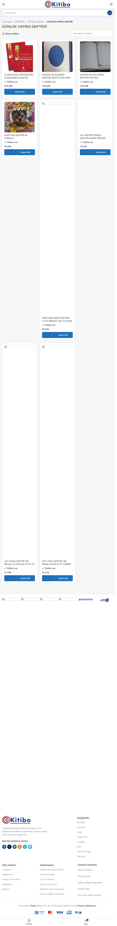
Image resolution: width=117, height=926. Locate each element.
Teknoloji (81, 856)
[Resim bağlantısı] (16, 819)
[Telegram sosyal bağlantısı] (30, 847)
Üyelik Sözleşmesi (48, 884)
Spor (79, 846)
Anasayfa (6, 869)
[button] (19, 92)
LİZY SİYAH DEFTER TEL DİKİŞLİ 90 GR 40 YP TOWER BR (56, 564)
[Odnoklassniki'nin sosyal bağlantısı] (20, 847)
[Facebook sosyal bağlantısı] (4, 847)
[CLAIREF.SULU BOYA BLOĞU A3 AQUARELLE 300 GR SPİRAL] (19, 56)
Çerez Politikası (47, 879)
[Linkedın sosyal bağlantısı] (14, 847)
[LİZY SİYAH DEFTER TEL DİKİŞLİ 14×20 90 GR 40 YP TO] (19, 451)
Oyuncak (81, 827)
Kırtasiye (81, 822)
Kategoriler (7, 884)
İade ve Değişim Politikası (52, 894)
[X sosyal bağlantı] (9, 847)
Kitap (79, 832)
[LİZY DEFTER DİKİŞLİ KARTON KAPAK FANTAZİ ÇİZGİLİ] (95, 208)
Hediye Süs (82, 837)
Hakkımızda (7, 874)
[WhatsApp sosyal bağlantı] (25, 847)
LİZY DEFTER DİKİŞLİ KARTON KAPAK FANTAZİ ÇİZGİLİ (93, 321)
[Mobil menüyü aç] (3, 4)
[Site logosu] (57, 4)
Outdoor (81, 842)
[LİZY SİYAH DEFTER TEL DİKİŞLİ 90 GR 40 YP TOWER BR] (57, 451)
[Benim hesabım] (111, 4)
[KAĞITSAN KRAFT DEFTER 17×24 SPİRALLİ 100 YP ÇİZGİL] (57, 208)
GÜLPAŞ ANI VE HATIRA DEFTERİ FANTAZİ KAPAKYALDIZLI (92, 78)
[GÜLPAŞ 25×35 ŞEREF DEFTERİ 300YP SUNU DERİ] (57, 56)
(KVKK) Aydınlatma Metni (52, 869)
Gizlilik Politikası (47, 874)
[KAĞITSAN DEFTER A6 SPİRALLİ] (19, 117)
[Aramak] (109, 12)
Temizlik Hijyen (84, 851)
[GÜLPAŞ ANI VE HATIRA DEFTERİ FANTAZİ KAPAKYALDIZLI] (95, 56)
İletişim (5, 889)
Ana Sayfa (7, 21)
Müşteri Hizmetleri (11, 879)
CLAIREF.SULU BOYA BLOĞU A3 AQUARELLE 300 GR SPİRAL (19, 78)
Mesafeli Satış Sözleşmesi (52, 889)
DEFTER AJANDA (36, 21)
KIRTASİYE (19, 21)
